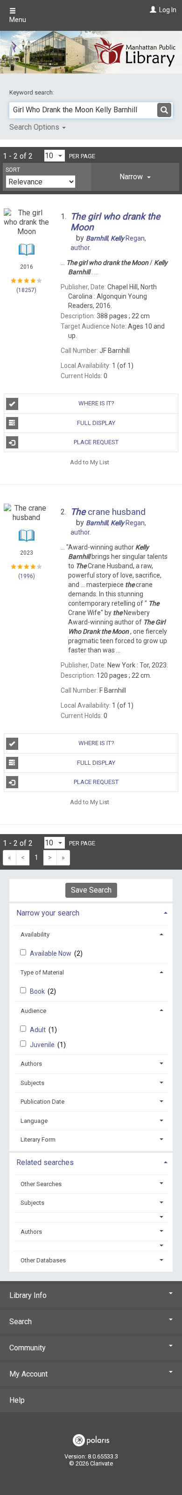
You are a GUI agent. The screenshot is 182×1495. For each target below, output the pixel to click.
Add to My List (89, 461)
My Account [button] (28, 1374)
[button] (135, 177)
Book (38, 991)
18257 (26, 290)
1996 (26, 576)
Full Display (96, 422)
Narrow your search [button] (47, 913)
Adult (38, 1029)
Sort (13, 170)
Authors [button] (31, 1063)
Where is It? (96, 403)
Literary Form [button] (38, 1139)
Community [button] (27, 1347)
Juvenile (43, 1044)
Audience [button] (33, 1010)
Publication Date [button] (42, 1101)
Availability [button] (35, 934)
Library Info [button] (28, 1295)
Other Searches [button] (41, 1183)
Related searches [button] (45, 1162)
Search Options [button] (35, 127)
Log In (167, 10)
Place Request (96, 442)
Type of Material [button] (42, 972)
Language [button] (34, 1120)
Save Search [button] (91, 890)
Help (17, 1400)
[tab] (135, 177)
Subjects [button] (32, 1082)
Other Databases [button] (43, 1260)
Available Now (51, 953)
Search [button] (20, 1321)
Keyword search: (32, 92)
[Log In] (151, 10)
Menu (17, 19)
